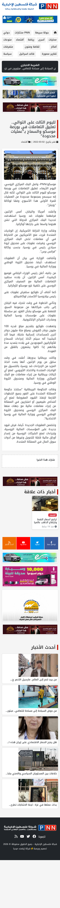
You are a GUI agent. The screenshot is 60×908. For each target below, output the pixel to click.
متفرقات (8, 46)
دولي (6, 32)
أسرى (41, 39)
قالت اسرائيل (26, 53)
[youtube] (21, 836)
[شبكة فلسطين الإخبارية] (30, 5)
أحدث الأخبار (43, 647)
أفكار (54, 46)
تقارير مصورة (49, 53)
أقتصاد (20, 39)
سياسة (7, 53)
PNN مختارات (22, 32)
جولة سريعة (42, 32)
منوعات (7, 39)
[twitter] (28, 836)
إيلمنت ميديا (19, 849)
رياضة (31, 39)
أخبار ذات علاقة (40, 492)
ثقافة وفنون (32, 46)
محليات (53, 39)
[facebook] (34, 836)
